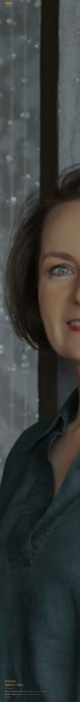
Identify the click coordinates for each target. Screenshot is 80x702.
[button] (74, 4)
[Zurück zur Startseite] (8, 4)
